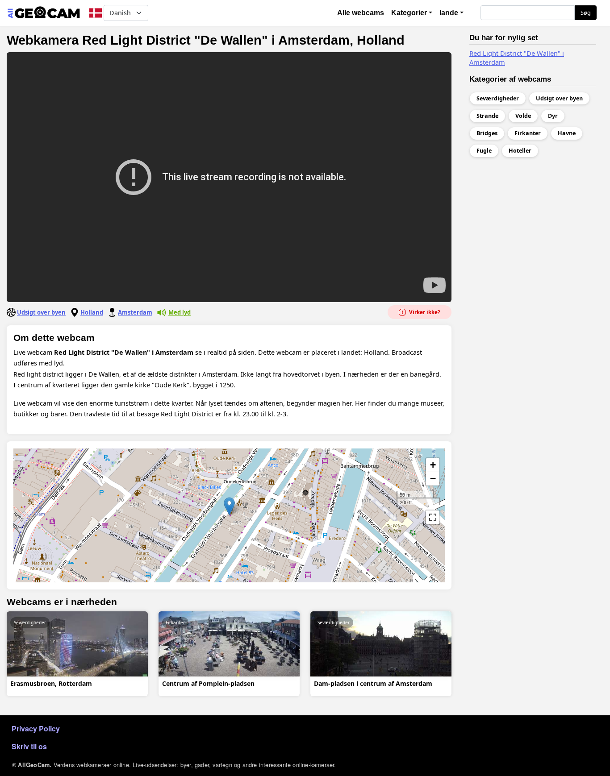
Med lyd (179, 312)
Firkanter (175, 622)
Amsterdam (135, 312)
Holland (91, 312)
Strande (487, 116)
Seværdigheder (30, 622)
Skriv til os (29, 746)
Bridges (486, 133)
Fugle (484, 150)
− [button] (433, 478)
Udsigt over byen (41, 312)
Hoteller (520, 150)
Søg (586, 12)
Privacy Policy (36, 728)
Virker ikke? (424, 312)
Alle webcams (360, 13)
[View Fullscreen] (432, 517)
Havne (567, 133)
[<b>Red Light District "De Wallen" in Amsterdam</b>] (229, 506)
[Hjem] (43, 13)
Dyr (553, 116)
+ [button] (433, 464)
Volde (523, 116)
